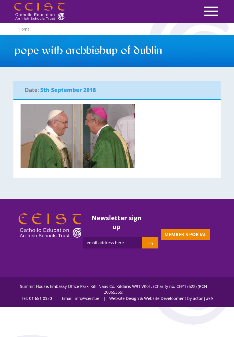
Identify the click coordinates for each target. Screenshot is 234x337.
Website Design (124, 298)
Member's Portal (185, 234)
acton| (203, 298)
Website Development (165, 298)
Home (24, 29)
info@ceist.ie (87, 298)
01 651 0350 (40, 298)
